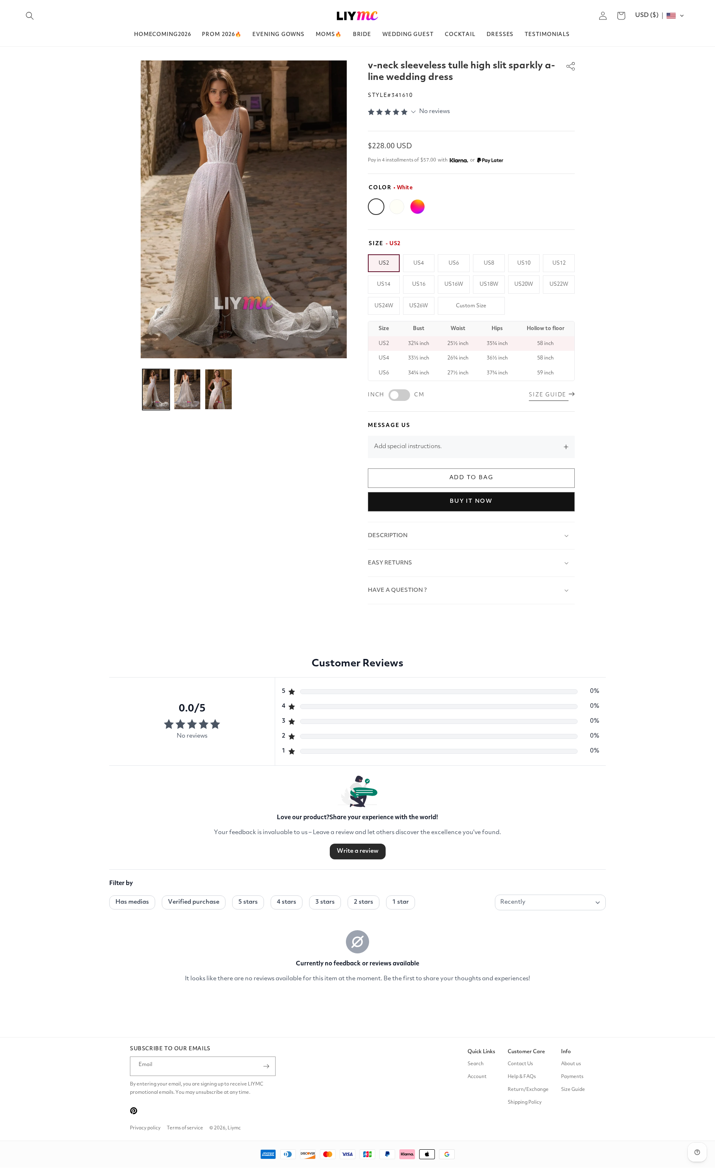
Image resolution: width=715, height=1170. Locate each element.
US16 (418, 284)
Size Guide (573, 1089)
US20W (523, 284)
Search (476, 1063)
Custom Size (471, 306)
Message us (389, 425)
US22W (558, 284)
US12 (559, 263)
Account (477, 1076)
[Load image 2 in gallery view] (187, 389)
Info (566, 1051)
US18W (489, 284)
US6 (454, 263)
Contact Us (520, 1063)
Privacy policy (145, 1128)
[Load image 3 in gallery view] (218, 389)
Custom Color (417, 206)
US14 (383, 284)
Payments (572, 1076)
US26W (418, 306)
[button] (30, 16)
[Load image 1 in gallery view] (156, 389)
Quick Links (481, 1051)
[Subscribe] (266, 1066)
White (376, 206)
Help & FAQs (522, 1076)
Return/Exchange (528, 1089)
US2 (384, 263)
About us (571, 1063)
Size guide (549, 395)
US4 (418, 263)
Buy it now (471, 501)
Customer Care (526, 1051)
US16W (453, 284)
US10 (523, 263)
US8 (489, 263)
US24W (383, 306)
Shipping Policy (525, 1102)
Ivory (397, 206)
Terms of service (185, 1128)
